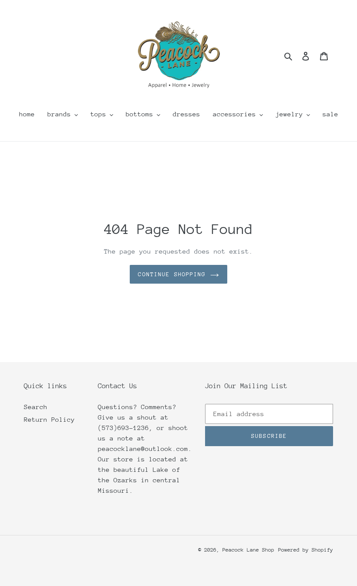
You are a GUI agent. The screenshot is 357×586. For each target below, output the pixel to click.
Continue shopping (171, 274)
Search (35, 406)
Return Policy (49, 419)
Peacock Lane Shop (248, 550)
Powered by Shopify (305, 550)
